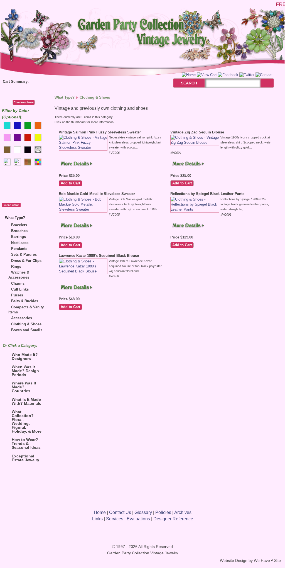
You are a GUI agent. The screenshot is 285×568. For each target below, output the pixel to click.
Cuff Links (20, 289)
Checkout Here (24, 102)
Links (97, 518)
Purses (17, 295)
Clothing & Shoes (26, 324)
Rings (16, 266)
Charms (17, 283)
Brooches (19, 231)
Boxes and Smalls (26, 330)
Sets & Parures (24, 254)
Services (114, 518)
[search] (267, 83)
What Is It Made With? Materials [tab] (26, 401)
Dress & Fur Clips (26, 261)
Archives (182, 512)
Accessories (21, 318)
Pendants (19, 249)
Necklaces (19, 243)
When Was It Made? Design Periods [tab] (25, 371)
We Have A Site (267, 561)
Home (100, 512)
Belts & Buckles (24, 301)
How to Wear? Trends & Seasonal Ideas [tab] (26, 443)
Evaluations (138, 518)
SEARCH (183, 83)
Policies (163, 512)
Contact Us (120, 512)
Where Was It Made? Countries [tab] (24, 387)
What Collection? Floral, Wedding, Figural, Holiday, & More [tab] (26, 421)
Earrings (18, 237)
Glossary (143, 512)
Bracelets (19, 225)
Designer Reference (173, 518)
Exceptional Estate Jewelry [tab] (25, 458)
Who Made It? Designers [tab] (25, 356)
